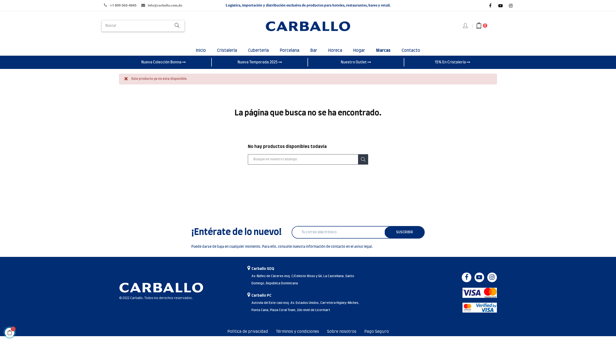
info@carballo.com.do (165, 5)
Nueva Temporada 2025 (257, 62)
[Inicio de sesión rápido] (465, 26)
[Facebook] (490, 5)
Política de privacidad (247, 332)
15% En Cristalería (451, 62)
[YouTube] (500, 5)
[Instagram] (510, 5)
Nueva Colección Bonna (161, 62)
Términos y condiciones (297, 332)
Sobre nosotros (341, 332)
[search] (177, 25)
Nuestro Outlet (354, 62)
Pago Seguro (376, 332)
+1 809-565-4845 (123, 5)
